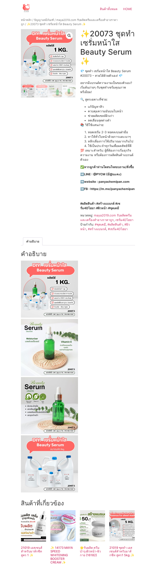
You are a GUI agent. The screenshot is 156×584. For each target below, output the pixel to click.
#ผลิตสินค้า (115, 224)
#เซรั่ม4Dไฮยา (118, 229)
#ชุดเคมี (100, 224)
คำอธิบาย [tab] (32, 241)
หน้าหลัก (26, 20)
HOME (127, 9)
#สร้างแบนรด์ (97, 229)
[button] (69, 35)
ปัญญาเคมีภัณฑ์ (44, 20)
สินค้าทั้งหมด (108, 9)
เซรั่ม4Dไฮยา (124, 220)
